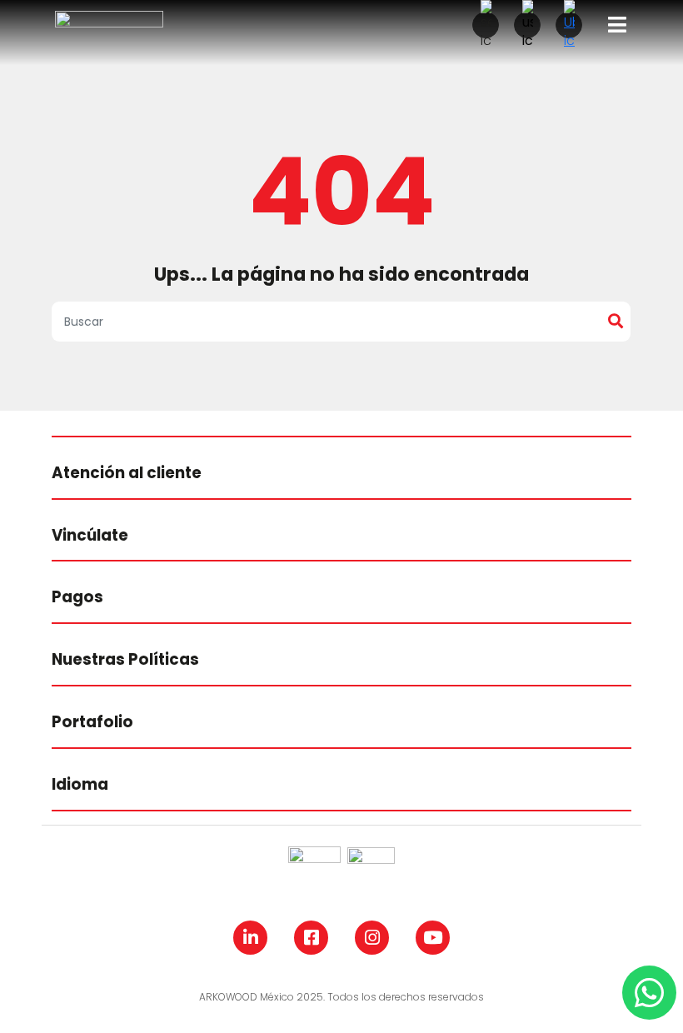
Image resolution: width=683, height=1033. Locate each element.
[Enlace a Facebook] (311, 938)
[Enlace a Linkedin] (250, 938)
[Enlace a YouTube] (433, 938)
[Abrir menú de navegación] (617, 24)
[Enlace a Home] (109, 23)
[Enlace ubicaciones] (569, 25)
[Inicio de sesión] (527, 25)
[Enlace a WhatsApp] (649, 993)
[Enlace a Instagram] (372, 938)
